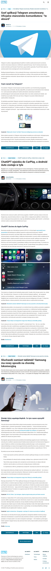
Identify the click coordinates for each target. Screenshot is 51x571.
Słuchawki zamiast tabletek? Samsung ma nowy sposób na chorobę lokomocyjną (27, 303)
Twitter (25, 147)
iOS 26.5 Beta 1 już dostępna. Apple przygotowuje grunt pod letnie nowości (26, 494)
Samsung (7, 526)
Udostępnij (9, 147)
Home (4, 8)
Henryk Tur (8, 24)
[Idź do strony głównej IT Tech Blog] (13, 553)
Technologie (37, 554)
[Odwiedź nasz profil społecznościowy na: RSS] (49, 568)
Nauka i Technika (11, 158)
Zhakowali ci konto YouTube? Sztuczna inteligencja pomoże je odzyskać (25, 132)
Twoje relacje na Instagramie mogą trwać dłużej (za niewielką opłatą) (24, 320)
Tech (9, 8)
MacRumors (8, 339)
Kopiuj (46, 147)
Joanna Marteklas (10, 177)
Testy (35, 557)
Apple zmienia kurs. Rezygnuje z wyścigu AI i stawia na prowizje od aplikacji (26, 511)
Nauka (35, 559)
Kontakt (45, 558)
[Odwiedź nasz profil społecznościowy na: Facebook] (43, 568)
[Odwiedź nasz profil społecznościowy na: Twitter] (46, 568)
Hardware (27, 554)
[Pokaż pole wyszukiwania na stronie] (44, 2)
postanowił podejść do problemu (28, 430)
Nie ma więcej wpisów (25, 541)
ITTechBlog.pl (8, 568)
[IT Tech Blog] (4, 2)
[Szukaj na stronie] (48, 2)
